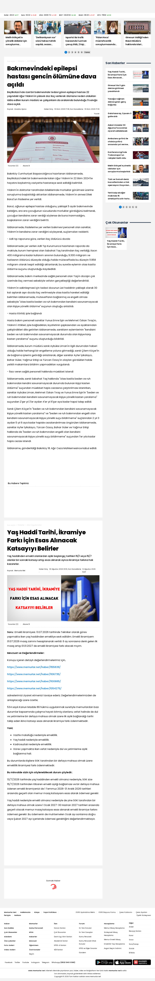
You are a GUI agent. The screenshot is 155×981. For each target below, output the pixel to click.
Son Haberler (115, 63)
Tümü (87, 52)
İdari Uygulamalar (34, 525)
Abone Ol (26, 166)
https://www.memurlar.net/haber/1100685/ (34, 681)
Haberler (21, 61)
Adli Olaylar (31, 61)
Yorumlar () (13, 166)
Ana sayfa (11, 61)
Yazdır (96, 113)
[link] (128, 74)
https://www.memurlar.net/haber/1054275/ (34, 688)
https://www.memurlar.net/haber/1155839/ (34, 667)
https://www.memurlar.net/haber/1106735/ (34, 674)
